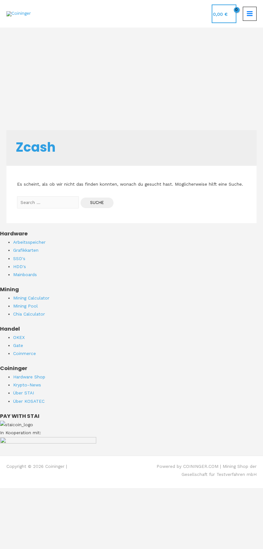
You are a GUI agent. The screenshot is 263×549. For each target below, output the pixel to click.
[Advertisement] (131, 76)
